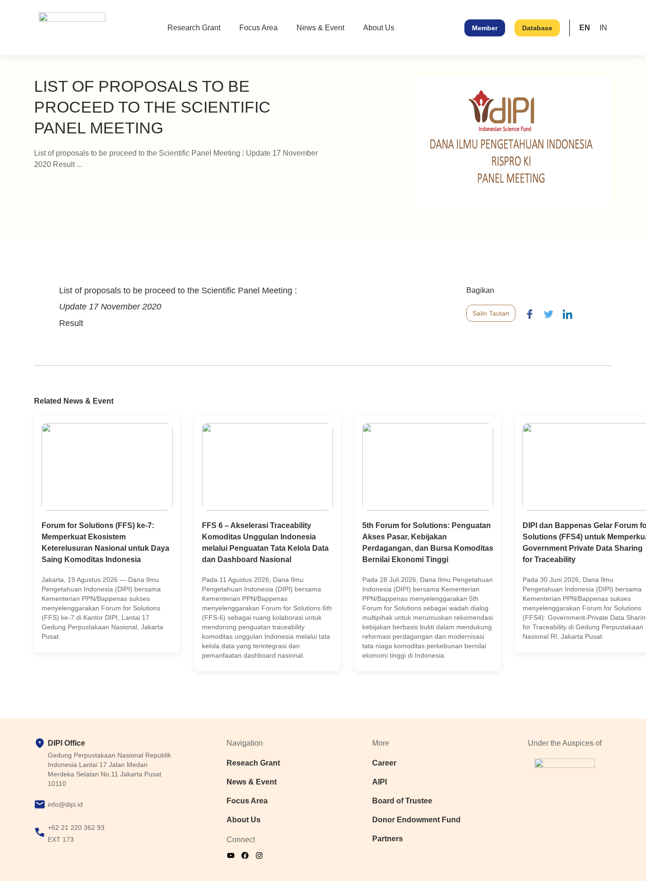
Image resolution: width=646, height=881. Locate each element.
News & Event (320, 28)
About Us (378, 28)
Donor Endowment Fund (416, 820)
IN (603, 28)
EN (584, 28)
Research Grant (193, 28)
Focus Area (258, 28)
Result (71, 323)
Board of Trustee (402, 801)
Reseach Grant (253, 763)
